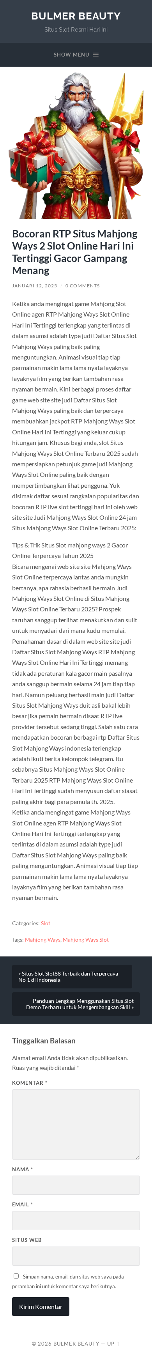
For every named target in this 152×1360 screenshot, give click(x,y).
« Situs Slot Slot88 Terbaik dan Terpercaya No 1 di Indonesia (68, 976)
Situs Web (27, 1240)
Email (22, 1204)
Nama (22, 1169)
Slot (45, 923)
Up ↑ (113, 1344)
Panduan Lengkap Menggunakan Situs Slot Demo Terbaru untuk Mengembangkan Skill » (80, 1004)
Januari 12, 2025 (34, 286)
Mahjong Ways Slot (86, 940)
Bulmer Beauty (76, 16)
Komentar (30, 1083)
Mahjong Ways (42, 940)
